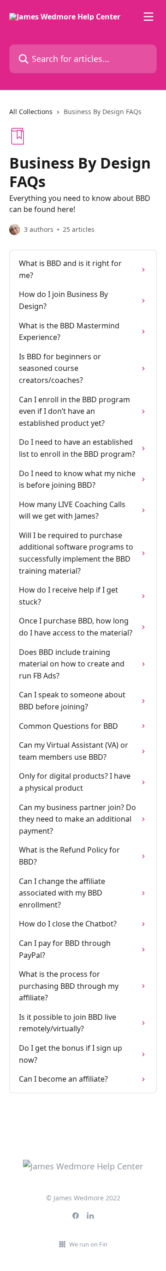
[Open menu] (148, 16)
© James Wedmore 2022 (83, 1197)
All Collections (31, 111)
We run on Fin (88, 1244)
